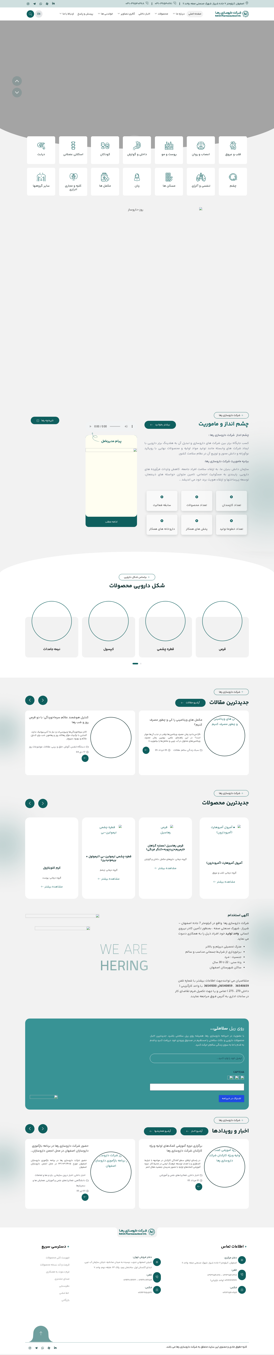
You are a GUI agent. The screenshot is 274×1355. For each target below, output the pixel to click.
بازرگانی (66, 1300)
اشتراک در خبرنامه (231, 1099)
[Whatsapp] (40, 4)
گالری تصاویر (128, 14)
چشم (102, 870)
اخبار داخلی (144, 14)
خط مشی (64, 1293)
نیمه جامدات (108, 649)
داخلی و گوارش (151, 859)
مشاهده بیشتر (226, 882)
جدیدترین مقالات (229, 702)
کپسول (165, 649)
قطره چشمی (222, 649)
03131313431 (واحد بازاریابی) (223, 1280)
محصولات (163, 14)
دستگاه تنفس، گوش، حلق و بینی (68, 747)
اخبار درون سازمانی (177, 1175)
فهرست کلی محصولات (58, 1258)
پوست (58, 856)
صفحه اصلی (194, 14)
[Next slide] (43, 700)
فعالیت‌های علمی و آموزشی (173, 1180)
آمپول (51, 649)
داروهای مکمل (167, 859)
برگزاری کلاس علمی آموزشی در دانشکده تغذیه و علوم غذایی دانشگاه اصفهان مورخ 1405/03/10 (59, 1151)
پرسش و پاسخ (85, 14)
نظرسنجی (64, 1286)
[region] (137, 86)
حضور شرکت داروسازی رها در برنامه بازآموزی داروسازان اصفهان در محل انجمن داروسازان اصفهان (174, 1151)
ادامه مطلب (111, 522)
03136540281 (213, 1275)
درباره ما (180, 14)
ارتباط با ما (68, 14)
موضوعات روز (35, 747)
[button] (30, 14)
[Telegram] (34, 4)
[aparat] (47, 4)
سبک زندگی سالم (190, 750)
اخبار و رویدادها (230, 1131)
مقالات (176, 750)
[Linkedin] (53, 4)
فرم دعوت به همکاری (58, 1272)
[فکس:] (207, 1290)
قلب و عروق (218, 873)
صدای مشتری (62, 1279)
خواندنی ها (107, 14)
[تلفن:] (122, 1277)
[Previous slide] (29, 700)
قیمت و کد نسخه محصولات (55, 1265)
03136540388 (230, 1275)
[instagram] (28, 4)
